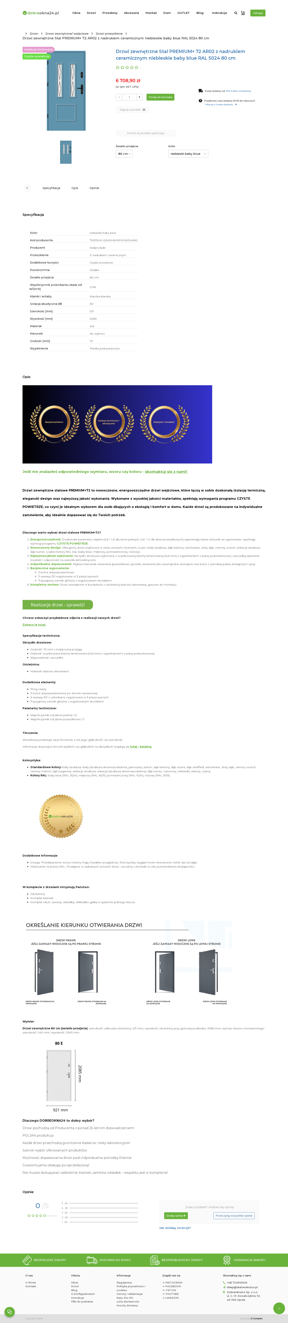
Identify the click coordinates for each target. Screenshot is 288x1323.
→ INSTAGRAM (172, 1282)
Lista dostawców (128, 1301)
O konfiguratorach (83, 1293)
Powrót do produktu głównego (146, 133)
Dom (167, 13)
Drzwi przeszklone (109, 33)
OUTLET (183, 13)
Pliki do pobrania (82, 1301)
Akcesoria (131, 13)
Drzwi (91, 13)
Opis (75, 188)
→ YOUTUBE (170, 1293)
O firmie (30, 1282)
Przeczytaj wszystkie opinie (234, 1215)
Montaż (151, 13)
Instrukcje (219, 13)
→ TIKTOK (169, 1290)
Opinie (94, 188)
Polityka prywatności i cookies (131, 1288)
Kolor (171, 146)
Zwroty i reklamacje (130, 1293)
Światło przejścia (127, 146)
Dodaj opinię (174, 1215)
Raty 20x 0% (125, 1297)
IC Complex (257, 1318)
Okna (76, 13)
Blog (200, 13)
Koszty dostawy (127, 1305)
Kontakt (30, 1286)
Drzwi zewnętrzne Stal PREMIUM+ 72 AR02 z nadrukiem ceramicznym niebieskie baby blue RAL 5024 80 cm (116, 38)
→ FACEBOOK (171, 1286)
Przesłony (110, 13)
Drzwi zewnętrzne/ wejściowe (67, 33)
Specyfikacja (51, 188)
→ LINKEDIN (170, 1297)
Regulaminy (124, 1282)
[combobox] (124, 154)
